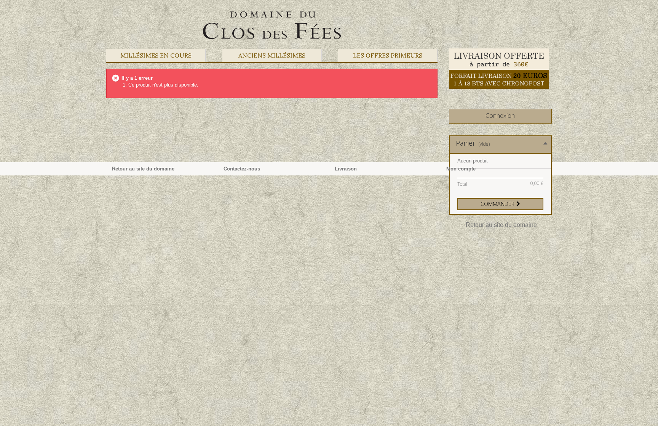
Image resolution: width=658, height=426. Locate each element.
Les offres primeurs (387, 55)
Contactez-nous (242, 169)
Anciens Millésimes (271, 55)
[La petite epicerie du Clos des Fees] (272, 25)
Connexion (500, 115)
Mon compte (461, 169)
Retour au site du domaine (501, 225)
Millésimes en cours (156, 55)
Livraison (346, 169)
